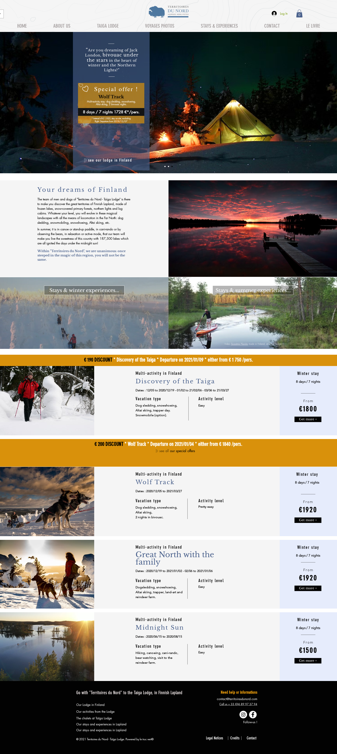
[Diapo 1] (165, 166)
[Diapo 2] (168, 166)
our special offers (182, 450)
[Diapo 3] (172, 166)
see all (164, 450)
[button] (299, 14)
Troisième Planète (239, 344)
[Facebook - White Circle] (253, 714)
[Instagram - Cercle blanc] (243, 714)
